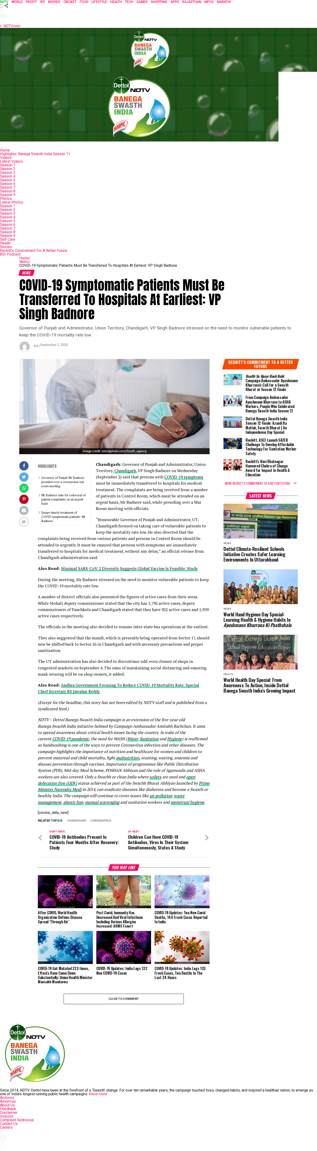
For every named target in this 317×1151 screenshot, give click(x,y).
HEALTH (116, 2)
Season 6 (7, 183)
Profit (31, 2)
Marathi (224, 2)
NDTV (4, 2)
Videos (6, 157)
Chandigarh (125, 470)
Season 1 (7, 165)
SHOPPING (159, 2)
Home (5, 150)
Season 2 (7, 169)
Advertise (8, 1101)
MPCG (209, 2)
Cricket (69, 2)
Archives (7, 1097)
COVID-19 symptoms (183, 477)
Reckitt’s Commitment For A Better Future (33, 250)
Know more (98, 1094)
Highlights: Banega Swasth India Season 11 (35, 154)
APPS (175, 2)
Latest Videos (11, 161)
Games (142, 2)
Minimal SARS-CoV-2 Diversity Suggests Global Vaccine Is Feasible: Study (129, 568)
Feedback (8, 1109)
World (17, 2)
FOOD (84, 2)
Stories (6, 247)
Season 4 (7, 176)
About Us (7, 1105)
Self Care (7, 239)
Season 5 (7, 180)
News (24, 262)
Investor (6, 1116)
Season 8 (7, 191)
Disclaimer (8, 1112)
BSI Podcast (10, 254)
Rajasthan (191, 2)
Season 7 (7, 187)
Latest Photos (11, 202)
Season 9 (7, 195)
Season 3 (7, 172)
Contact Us (9, 1123)
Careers (6, 1127)
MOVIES (54, 2)
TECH (129, 2)
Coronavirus (101, 820)
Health (5, 243)
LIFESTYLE (99, 2)
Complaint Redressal (17, 1120)
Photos (6, 198)
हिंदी (42, 2)
